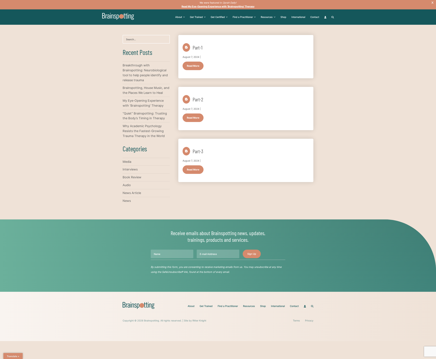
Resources (267, 17)
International (298, 17)
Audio (127, 185)
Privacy (309, 320)
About (178, 17)
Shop (283, 17)
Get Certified (218, 17)
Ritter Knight (199, 320)
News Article (132, 193)
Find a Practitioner (243, 17)
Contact (314, 17)
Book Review (132, 177)
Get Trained (196, 17)
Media (127, 161)
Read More (193, 65)
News (127, 201)
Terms (296, 320)
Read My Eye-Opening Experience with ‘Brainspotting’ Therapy (218, 6)
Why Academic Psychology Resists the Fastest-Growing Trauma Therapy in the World (144, 131)
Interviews (130, 169)
